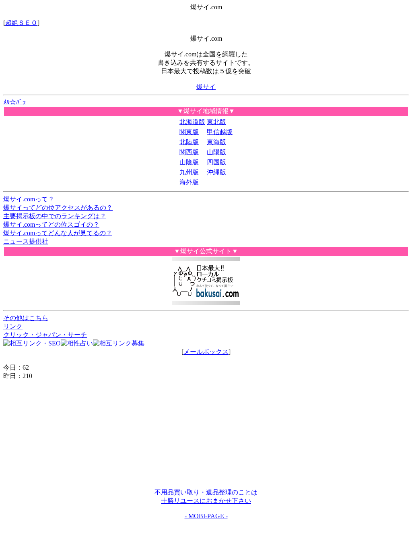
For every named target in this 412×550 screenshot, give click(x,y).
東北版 (216, 121)
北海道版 (192, 121)
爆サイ (206, 86)
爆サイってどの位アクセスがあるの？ (58, 207)
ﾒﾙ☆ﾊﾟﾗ (14, 102)
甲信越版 (220, 131)
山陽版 (216, 152)
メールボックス (206, 351)
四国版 (216, 162)
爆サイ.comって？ (28, 199)
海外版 (189, 182)
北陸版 (189, 142)
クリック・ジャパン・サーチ (45, 334)
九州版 (189, 172)
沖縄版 (216, 172)
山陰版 (189, 162)
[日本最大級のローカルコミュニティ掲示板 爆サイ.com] (206, 303)
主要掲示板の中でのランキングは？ (54, 216)
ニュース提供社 (25, 241)
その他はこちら (25, 317)
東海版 (216, 142)
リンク (13, 326)
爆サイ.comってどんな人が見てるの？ (57, 233)
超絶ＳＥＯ (21, 22)
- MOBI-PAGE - (206, 516)
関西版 (189, 152)
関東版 (189, 131)
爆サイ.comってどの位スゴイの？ (51, 224)
